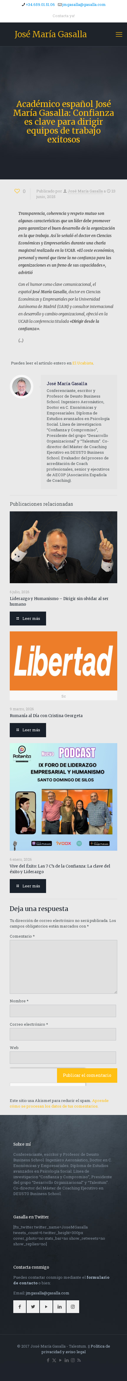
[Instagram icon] (73, 1360)
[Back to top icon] (115, 1369)
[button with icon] (19, 1306)
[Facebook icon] (48, 1360)
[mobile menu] (119, 34)
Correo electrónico (29, 1024)
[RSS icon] (79, 1360)
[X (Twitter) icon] (54, 1360)
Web (14, 1047)
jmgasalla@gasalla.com (84, 4)
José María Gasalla (51, 34)
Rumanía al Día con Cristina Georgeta (46, 715)
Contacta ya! (64, 15)
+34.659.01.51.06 (40, 4)
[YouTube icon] (60, 1360)
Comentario (22, 936)
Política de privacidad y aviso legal (76, 1348)
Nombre (19, 1001)
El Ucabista (82, 363)
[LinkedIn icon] (66, 1360)
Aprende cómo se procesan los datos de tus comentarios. (59, 1103)
